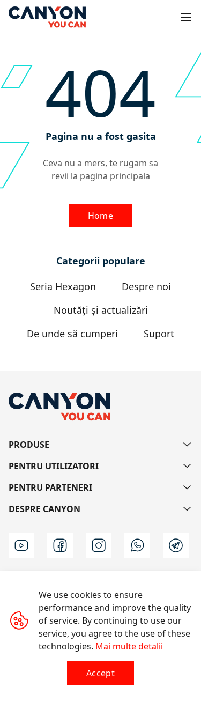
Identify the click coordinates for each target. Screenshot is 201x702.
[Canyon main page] (47, 17)
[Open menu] (186, 17)
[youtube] (21, 545)
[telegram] (176, 545)
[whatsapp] (137, 545)
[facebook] (60, 545)
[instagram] (98, 545)
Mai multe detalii (129, 646)
